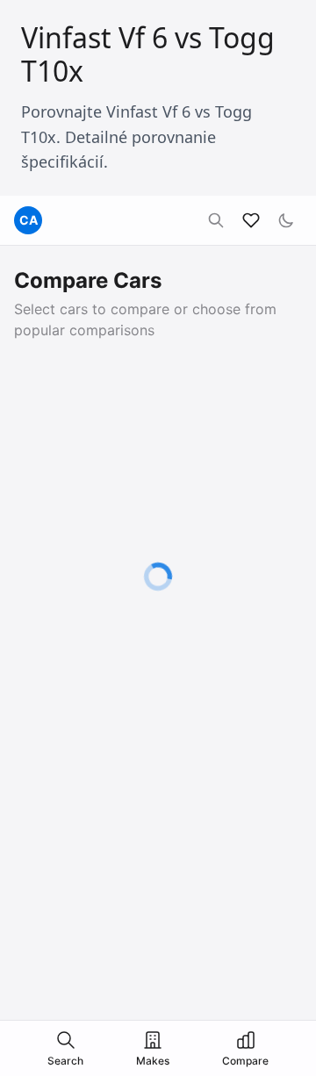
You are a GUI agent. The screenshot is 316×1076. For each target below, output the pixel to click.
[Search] (216, 220)
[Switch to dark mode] (286, 220)
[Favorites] (251, 220)
